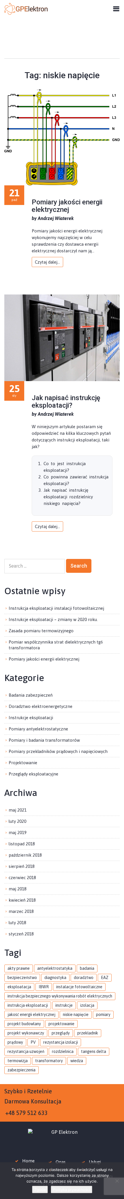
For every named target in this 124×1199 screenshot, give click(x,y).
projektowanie (61, 1023)
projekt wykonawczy (25, 1033)
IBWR (44, 986)
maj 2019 (18, 832)
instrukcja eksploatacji (27, 1005)
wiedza (76, 1060)
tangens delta (93, 1051)
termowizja (17, 1060)
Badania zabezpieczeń (30, 695)
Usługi (95, 1161)
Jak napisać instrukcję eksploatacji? (66, 401)
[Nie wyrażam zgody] (117, 1181)
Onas (61, 1161)
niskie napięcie (76, 1014)
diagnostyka (55, 977)
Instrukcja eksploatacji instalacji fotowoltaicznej (56, 608)
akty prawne (18, 968)
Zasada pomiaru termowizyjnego (41, 630)
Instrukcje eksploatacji (31, 717)
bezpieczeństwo (22, 977)
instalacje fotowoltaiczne (79, 986)
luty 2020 (17, 821)
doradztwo (83, 977)
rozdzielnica (63, 1051)
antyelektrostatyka (54, 968)
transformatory (49, 1060)
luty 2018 (17, 922)
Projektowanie (23, 762)
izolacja (87, 1005)
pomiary (103, 1014)
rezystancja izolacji (60, 1042)
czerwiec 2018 (22, 877)
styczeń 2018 (21, 933)
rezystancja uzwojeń (25, 1051)
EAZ (104, 977)
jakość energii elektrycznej (31, 1014)
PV (33, 1042)
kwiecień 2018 (22, 900)
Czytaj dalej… (47, 262)
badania (87, 968)
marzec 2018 (21, 911)
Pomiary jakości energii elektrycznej (67, 206)
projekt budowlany (24, 1023)
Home (28, 1160)
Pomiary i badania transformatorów (44, 740)
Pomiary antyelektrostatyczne (38, 728)
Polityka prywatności (71, 1189)
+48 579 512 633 (26, 1113)
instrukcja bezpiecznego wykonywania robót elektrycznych (59, 996)
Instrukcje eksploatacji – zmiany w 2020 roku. (53, 619)
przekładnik (87, 1033)
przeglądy (61, 1033)
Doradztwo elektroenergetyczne (40, 706)
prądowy (15, 1042)
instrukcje (64, 1005)
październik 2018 (25, 855)
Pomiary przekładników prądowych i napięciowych (58, 751)
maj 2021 (18, 810)
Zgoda (40, 1189)
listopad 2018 (22, 843)
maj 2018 (18, 888)
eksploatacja (19, 986)
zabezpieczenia (21, 1070)
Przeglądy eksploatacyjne (33, 773)
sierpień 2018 (22, 866)
